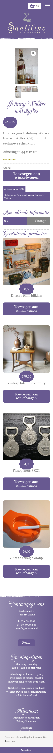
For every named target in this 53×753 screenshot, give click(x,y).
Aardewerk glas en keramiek (30, 195)
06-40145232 (28, 624)
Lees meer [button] (10, 741)
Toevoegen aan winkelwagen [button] (26, 308)
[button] (33, 53)
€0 (37, 6)
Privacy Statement (26, 721)
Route (26, 642)
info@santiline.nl (28, 628)
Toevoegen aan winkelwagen (26, 175)
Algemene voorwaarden (27, 717)
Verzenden (26, 727)
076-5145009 (27, 620)
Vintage (7, 198)
